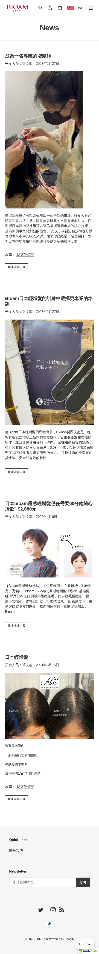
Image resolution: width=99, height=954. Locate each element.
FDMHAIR (41, 939)
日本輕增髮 (25, 254)
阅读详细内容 (17, 266)
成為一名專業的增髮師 (28, 55)
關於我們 (16, 851)
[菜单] (91, 8)
